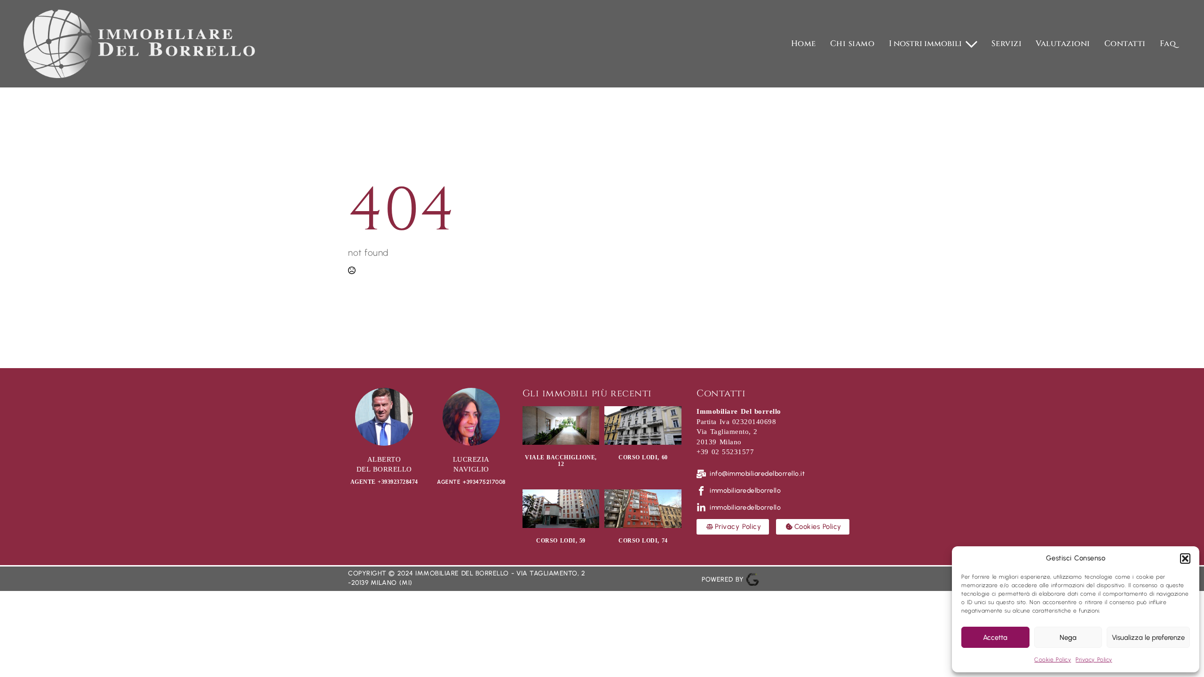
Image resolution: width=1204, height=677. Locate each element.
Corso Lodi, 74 (643, 540)
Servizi (1006, 44)
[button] (1185, 558)
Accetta (995, 637)
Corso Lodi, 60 (643, 457)
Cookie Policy (1052, 659)
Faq (1168, 44)
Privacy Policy (1094, 659)
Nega (1068, 637)
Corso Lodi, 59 (561, 540)
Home (803, 44)
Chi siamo (852, 44)
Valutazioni (1063, 44)
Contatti (1125, 44)
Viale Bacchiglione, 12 (561, 460)
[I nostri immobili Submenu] (972, 44)
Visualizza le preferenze (1148, 637)
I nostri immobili (925, 44)
